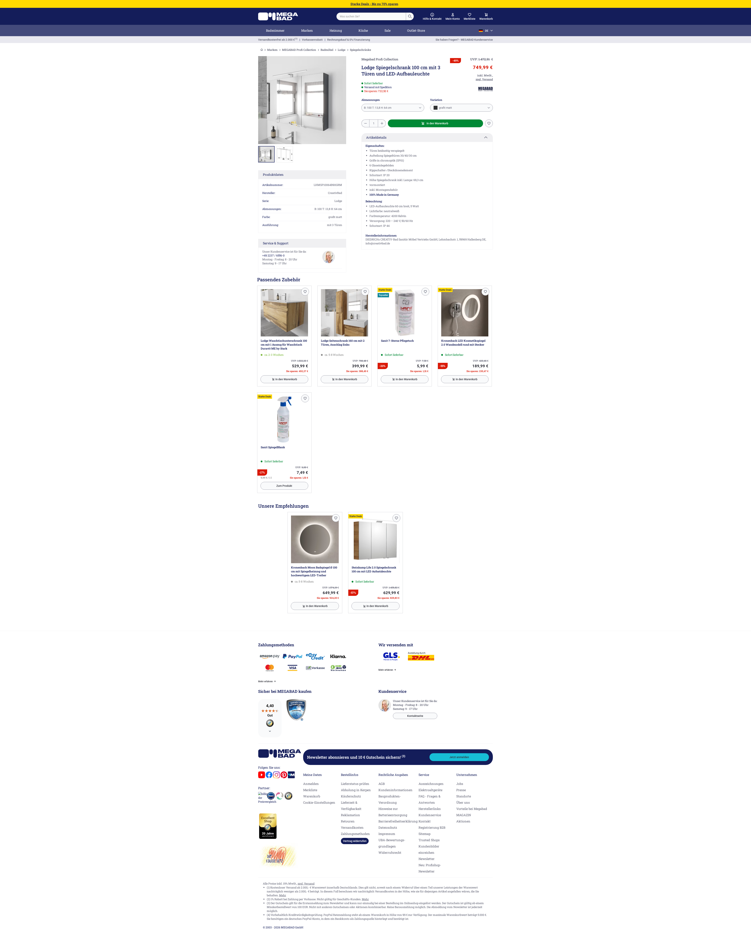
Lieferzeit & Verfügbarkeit (351, 805)
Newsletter (427, 859)
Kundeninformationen (395, 790)
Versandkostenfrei (276, 39)
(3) (403, 756)
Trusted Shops (429, 840)
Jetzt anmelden (459, 757)
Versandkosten (352, 827)
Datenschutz (387, 827)
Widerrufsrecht (389, 852)
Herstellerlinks (430, 809)
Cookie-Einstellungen (319, 802)
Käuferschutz (351, 796)
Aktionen (463, 821)
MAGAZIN (463, 815)
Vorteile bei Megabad (471, 809)
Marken (307, 30)
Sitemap (424, 834)
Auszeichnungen (431, 784)
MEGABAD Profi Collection (299, 50)
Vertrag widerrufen (355, 841)
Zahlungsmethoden (355, 834)
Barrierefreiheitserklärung (398, 821)
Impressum (386, 834)
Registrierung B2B (432, 827)
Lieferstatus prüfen (355, 784)
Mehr (282, 895)
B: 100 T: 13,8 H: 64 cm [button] (377, 107)
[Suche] (410, 16)
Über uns (463, 802)
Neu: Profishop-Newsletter (430, 868)
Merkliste (310, 790)
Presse (461, 790)
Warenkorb (311, 796)
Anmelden (311, 784)
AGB (381, 784)
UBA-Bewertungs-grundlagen (391, 843)
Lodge (341, 50)
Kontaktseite (415, 715)
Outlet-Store (416, 30)
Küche (363, 30)
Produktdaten (273, 174)
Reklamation (350, 815)
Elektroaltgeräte (430, 790)
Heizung (336, 30)
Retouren (348, 821)
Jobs (459, 784)
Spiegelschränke (360, 50)
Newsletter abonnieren (356, 757)
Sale (387, 30)
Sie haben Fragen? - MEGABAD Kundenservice (464, 39)
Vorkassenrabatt (312, 39)
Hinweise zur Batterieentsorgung (392, 812)
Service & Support (275, 243)
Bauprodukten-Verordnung (389, 799)
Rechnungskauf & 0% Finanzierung (348, 39)
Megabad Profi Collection (379, 59)
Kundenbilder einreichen (429, 849)
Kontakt (425, 821)
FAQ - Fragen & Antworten (429, 799)
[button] (432, 17)
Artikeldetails (376, 137)
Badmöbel (327, 50)
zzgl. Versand (306, 883)
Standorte (463, 796)
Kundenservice (430, 815)
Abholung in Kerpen (356, 790)
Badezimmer (275, 30)
